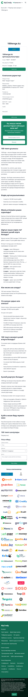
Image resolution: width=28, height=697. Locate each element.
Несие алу (14, 69)
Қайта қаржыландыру (17, 656)
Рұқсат (14, 694)
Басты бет (4, 8)
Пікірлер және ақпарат (14, 8)
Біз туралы (17, 635)
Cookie (2, 690)
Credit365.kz (11, 666)
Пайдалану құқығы (6, 635)
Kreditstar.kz (19, 666)
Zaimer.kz (12, 663)
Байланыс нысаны (6, 638)
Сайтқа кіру (14, 117)
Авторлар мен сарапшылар (9, 643)
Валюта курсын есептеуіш (16, 640)
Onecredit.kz (4, 672)
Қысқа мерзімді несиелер (8, 650)
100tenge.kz (4, 10)
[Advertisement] (14, 27)
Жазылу (14, 142)
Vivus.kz (19, 669)
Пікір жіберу (14, 463)
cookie (4, 682)
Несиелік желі (5, 656)
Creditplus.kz (5, 663)
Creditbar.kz (12, 669)
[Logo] (6, 2)
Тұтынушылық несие (7, 653)
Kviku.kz (3, 666)
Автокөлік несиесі (20, 653)
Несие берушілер (6, 660)
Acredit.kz (4, 669)
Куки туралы (4, 632)
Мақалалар (4, 640)
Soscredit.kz (20, 663)
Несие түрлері (5, 647)
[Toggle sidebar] (25, 2)
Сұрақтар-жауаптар (18, 638)
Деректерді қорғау (15, 632)
